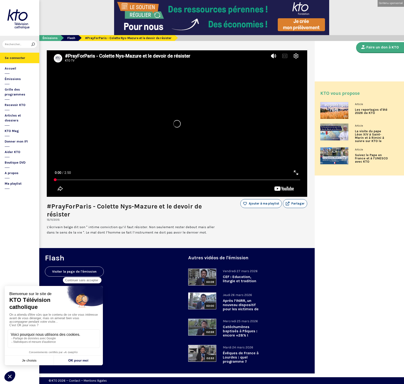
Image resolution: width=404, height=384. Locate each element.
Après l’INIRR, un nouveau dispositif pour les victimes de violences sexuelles (241, 306)
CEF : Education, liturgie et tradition (239, 278)
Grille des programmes (15, 92)
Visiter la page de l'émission (74, 272)
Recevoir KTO (15, 105)
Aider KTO (12, 152)
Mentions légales (95, 380)
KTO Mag (12, 131)
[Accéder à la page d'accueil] (19, 18)
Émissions (13, 79)
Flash (71, 38)
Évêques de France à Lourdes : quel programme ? (241, 357)
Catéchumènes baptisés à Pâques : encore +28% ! (240, 331)
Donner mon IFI (16, 141)
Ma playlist (13, 184)
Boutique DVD (15, 163)
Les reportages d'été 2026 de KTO (371, 111)
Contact (74, 380)
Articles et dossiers (13, 117)
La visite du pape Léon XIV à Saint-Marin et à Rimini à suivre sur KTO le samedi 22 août (369, 138)
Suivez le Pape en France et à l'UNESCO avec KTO (371, 158)
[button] (295, 203)
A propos (11, 173)
